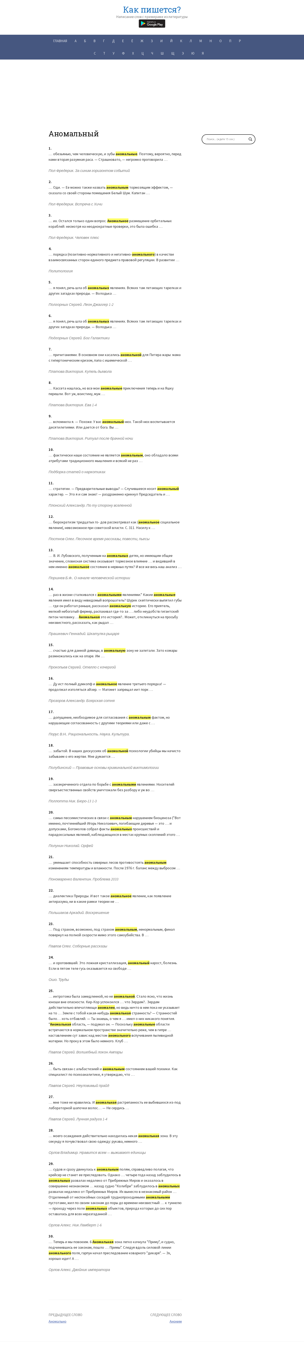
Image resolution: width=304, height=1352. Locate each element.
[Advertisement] (152, 100)
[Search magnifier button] (250, 139)
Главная (60, 41)
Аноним (176, 1321)
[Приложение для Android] (152, 23)
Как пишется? (152, 9)
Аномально (57, 1321)
